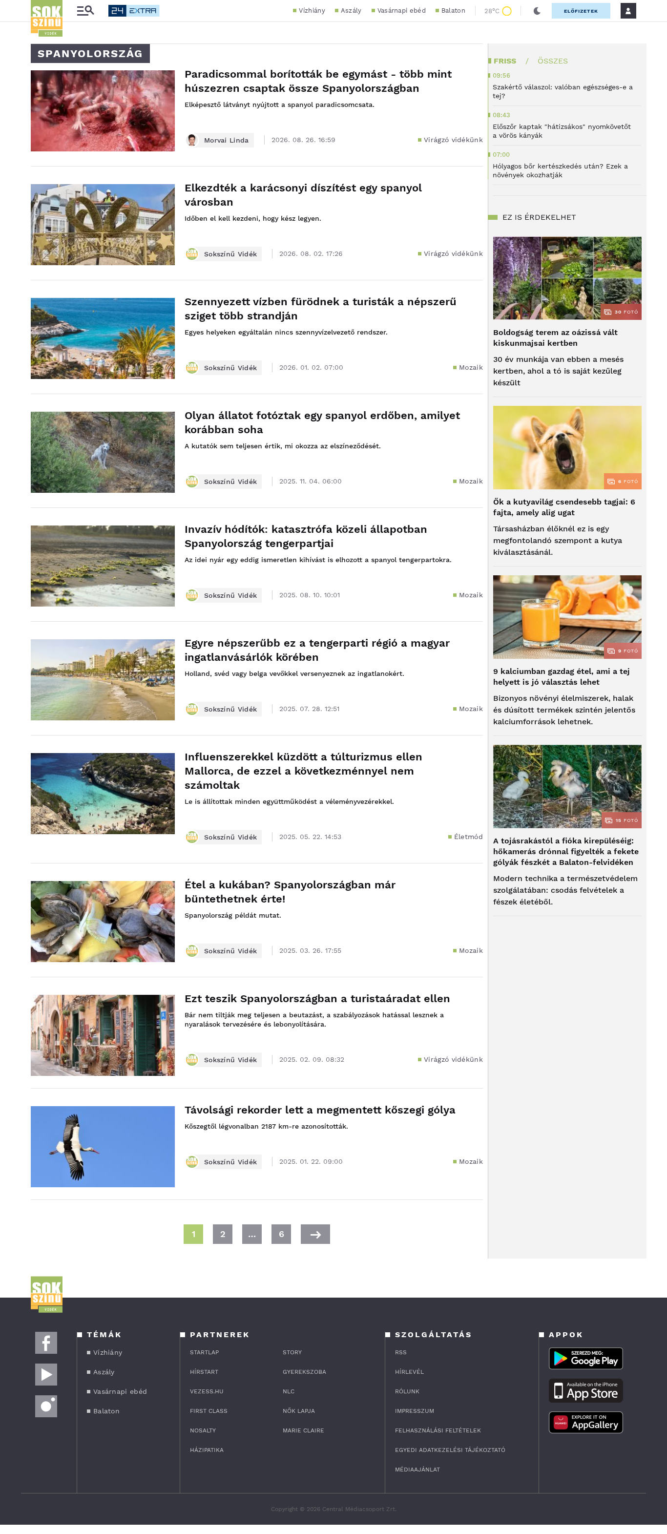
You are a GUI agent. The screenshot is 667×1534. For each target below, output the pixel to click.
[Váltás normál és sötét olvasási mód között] (537, 11)
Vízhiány (312, 10)
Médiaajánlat (417, 1469)
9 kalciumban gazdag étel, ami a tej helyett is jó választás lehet (561, 677)
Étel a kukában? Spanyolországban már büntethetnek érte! (290, 892)
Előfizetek (581, 11)
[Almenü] (85, 11)
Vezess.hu (207, 1391)
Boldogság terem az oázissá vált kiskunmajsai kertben (555, 338)
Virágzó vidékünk (453, 140)
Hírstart (204, 1371)
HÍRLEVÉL (409, 1371)
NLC (288, 1391)
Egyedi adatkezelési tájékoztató (450, 1450)
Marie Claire (303, 1430)
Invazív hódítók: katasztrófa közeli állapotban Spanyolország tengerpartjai (306, 536)
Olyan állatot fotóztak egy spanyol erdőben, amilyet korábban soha (322, 422)
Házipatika (207, 1450)
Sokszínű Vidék (230, 254)
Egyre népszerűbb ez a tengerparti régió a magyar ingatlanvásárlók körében (317, 650)
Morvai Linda (226, 140)
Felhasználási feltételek (438, 1430)
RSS (401, 1352)
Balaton (453, 10)
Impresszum (414, 1411)
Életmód (468, 837)
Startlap (204, 1352)
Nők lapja (299, 1411)
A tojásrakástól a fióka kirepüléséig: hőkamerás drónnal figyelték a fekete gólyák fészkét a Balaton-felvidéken (566, 851)
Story (292, 1352)
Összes (553, 60)
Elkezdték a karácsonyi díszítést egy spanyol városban (303, 195)
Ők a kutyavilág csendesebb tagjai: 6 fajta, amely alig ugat (564, 507)
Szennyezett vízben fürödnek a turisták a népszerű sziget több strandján (321, 308)
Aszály (351, 10)
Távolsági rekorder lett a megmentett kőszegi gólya (320, 1110)
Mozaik (471, 367)
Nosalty (203, 1430)
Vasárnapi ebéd (401, 10)
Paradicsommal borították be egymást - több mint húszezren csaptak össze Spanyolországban (318, 81)
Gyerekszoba (304, 1371)
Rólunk (407, 1391)
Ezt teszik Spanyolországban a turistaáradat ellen (317, 998)
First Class (209, 1411)
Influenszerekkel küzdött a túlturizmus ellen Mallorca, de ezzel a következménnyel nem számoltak (303, 771)
